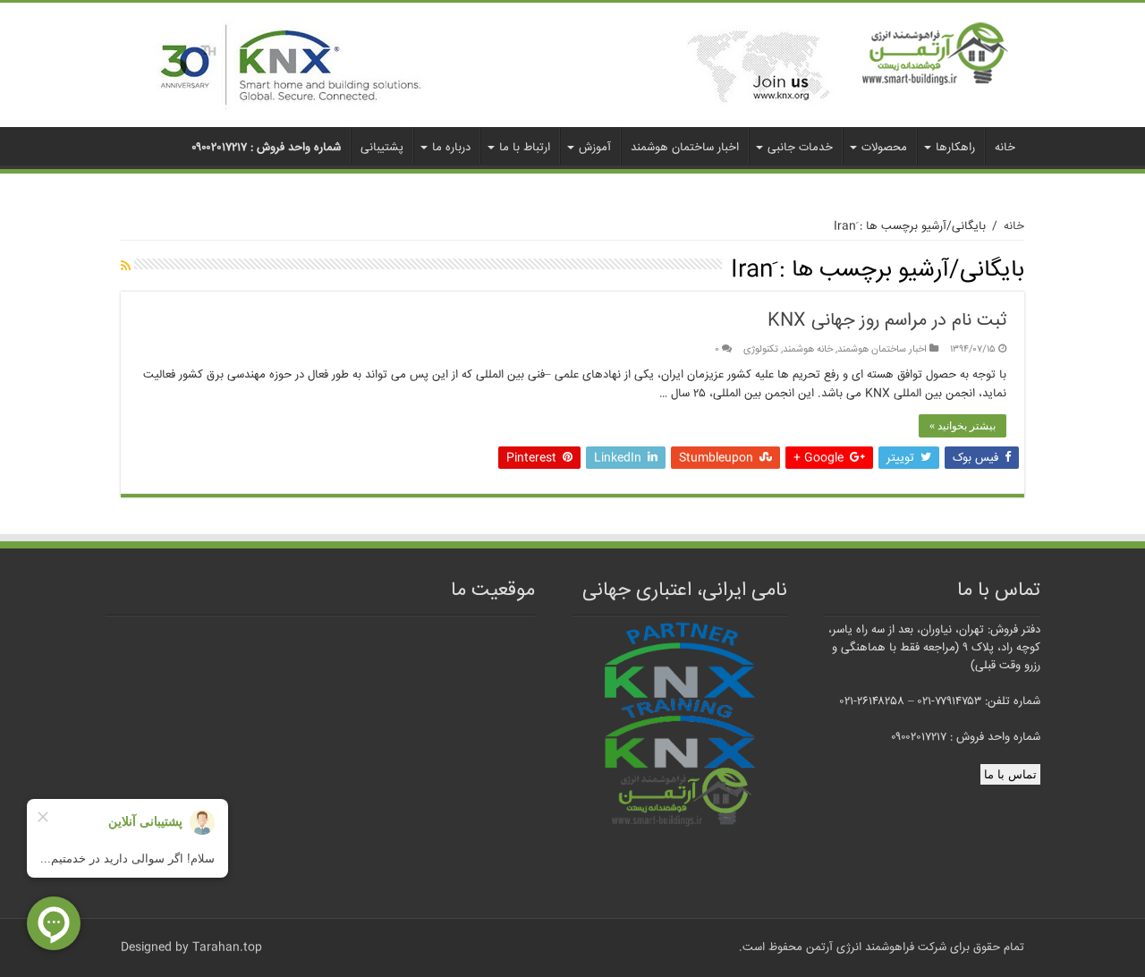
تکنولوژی (760, 349)
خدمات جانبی (800, 148)
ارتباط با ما (524, 148)
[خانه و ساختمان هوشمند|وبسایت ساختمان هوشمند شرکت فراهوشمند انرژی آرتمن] (936, 55)
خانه (1005, 148)
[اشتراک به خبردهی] (126, 267)
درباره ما (451, 148)
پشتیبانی (381, 148)
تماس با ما (1010, 774)
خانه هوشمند (808, 349)
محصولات (884, 148)
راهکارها (955, 148)
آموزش (595, 148)
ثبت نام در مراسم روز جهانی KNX (887, 321)
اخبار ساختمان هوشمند (685, 148)
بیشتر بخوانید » (962, 426)
